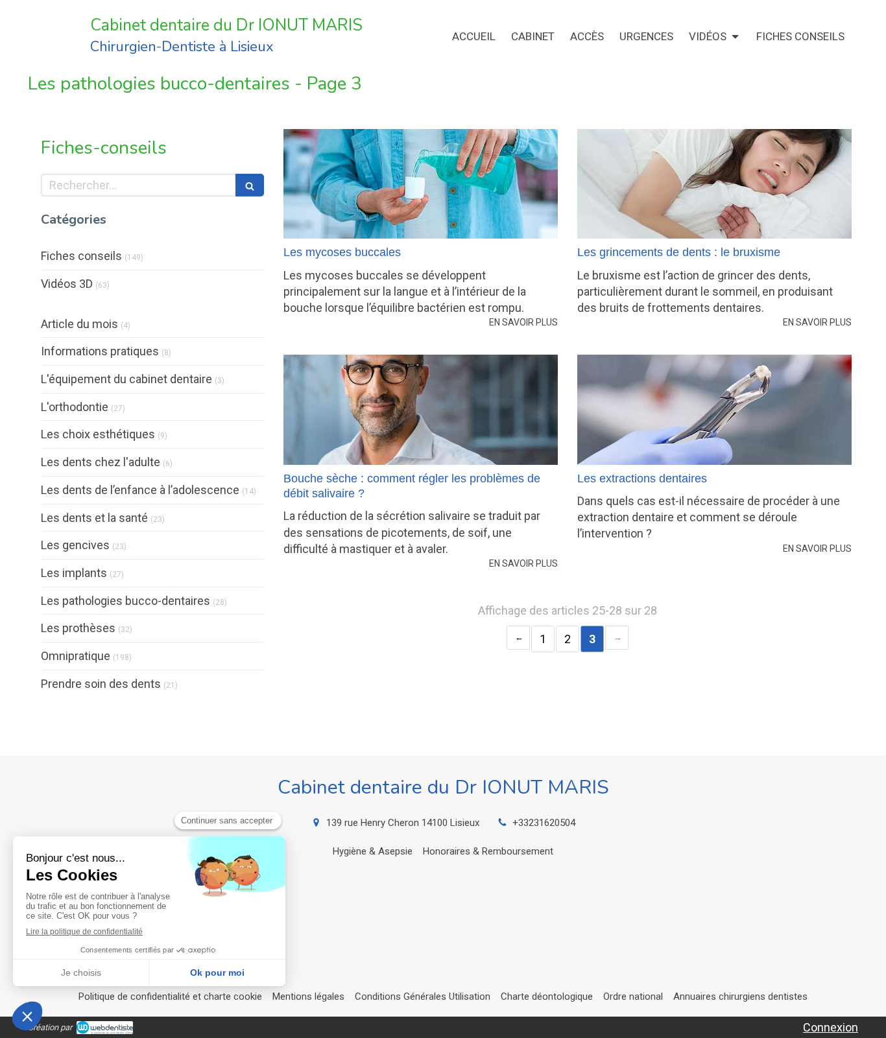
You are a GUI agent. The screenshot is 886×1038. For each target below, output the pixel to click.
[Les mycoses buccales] (420, 184)
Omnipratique (75, 656)
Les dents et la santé (94, 518)
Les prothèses (78, 628)
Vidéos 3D (67, 283)
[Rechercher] (249, 185)
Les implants (74, 573)
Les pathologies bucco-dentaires (125, 600)
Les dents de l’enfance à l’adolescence (140, 490)
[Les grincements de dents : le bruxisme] (714, 184)
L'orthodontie (74, 407)
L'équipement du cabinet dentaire (126, 379)
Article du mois (79, 324)
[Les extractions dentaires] (714, 409)
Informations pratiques (100, 351)
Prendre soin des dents (101, 683)
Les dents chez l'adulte (100, 462)
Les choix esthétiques (98, 434)
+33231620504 (543, 823)
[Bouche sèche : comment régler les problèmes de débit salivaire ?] (420, 409)
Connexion (830, 1027)
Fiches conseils (81, 256)
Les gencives (75, 545)
